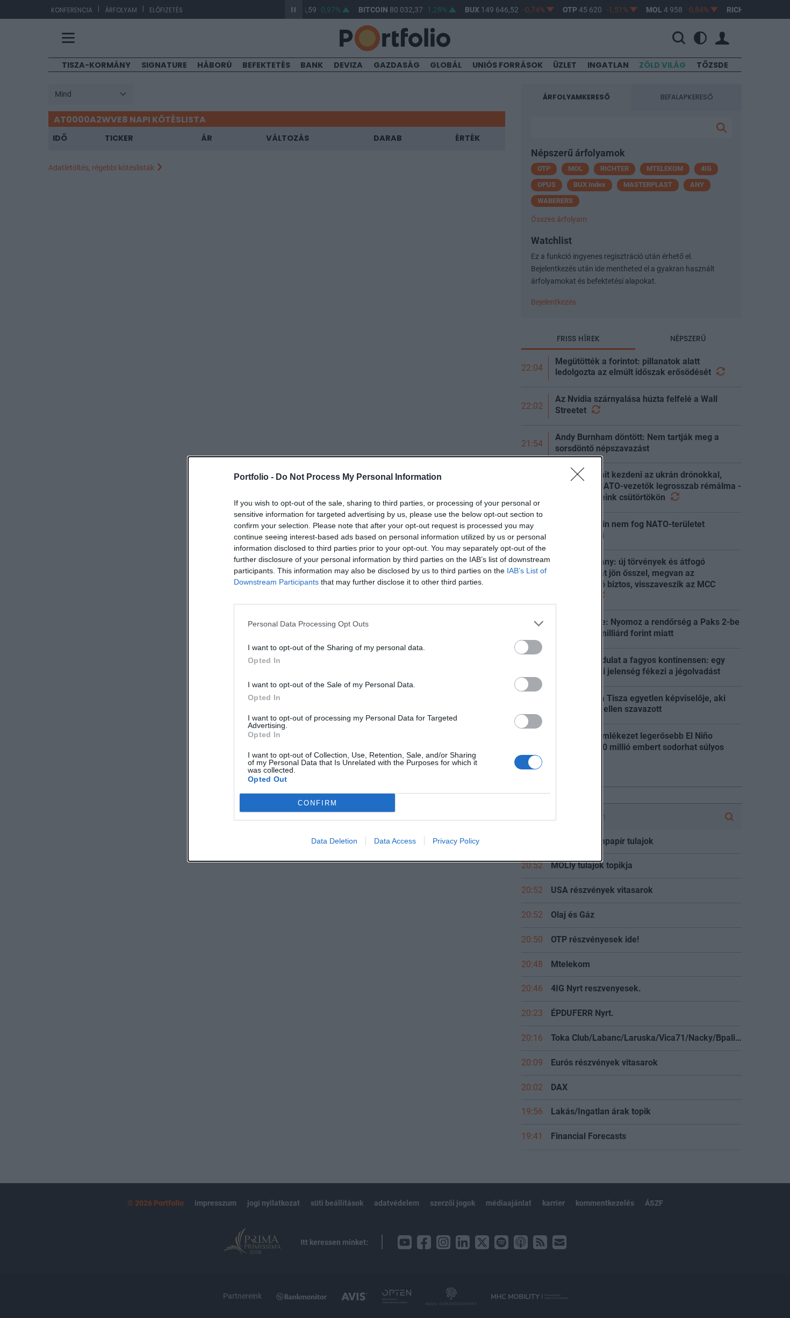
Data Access (395, 841)
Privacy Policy (456, 841)
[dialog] (395, 659)
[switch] (528, 647)
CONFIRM (317, 803)
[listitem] (395, 623)
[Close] (581, 477)
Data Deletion (334, 841)
